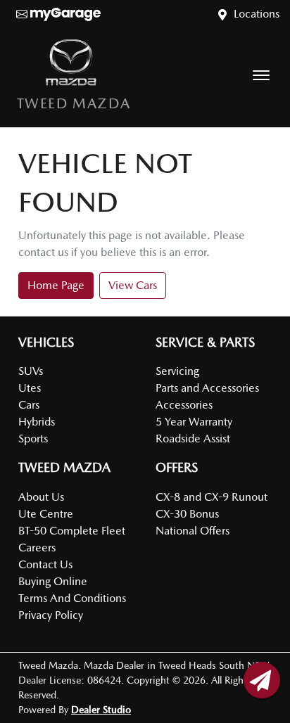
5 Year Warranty (194, 421)
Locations (256, 13)
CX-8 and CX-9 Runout (211, 497)
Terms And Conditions (72, 598)
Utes (29, 388)
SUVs (30, 371)
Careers (37, 547)
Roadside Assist (193, 438)
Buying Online (52, 581)
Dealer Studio (101, 709)
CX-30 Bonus (187, 513)
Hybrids (36, 421)
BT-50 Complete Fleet (71, 530)
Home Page (55, 285)
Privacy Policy (50, 615)
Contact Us (45, 564)
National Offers (192, 530)
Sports (33, 438)
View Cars (132, 285)
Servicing (177, 371)
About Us (41, 497)
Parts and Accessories (207, 388)
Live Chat (262, 680)
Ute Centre (45, 513)
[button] (261, 75)
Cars (28, 404)
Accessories (184, 404)
